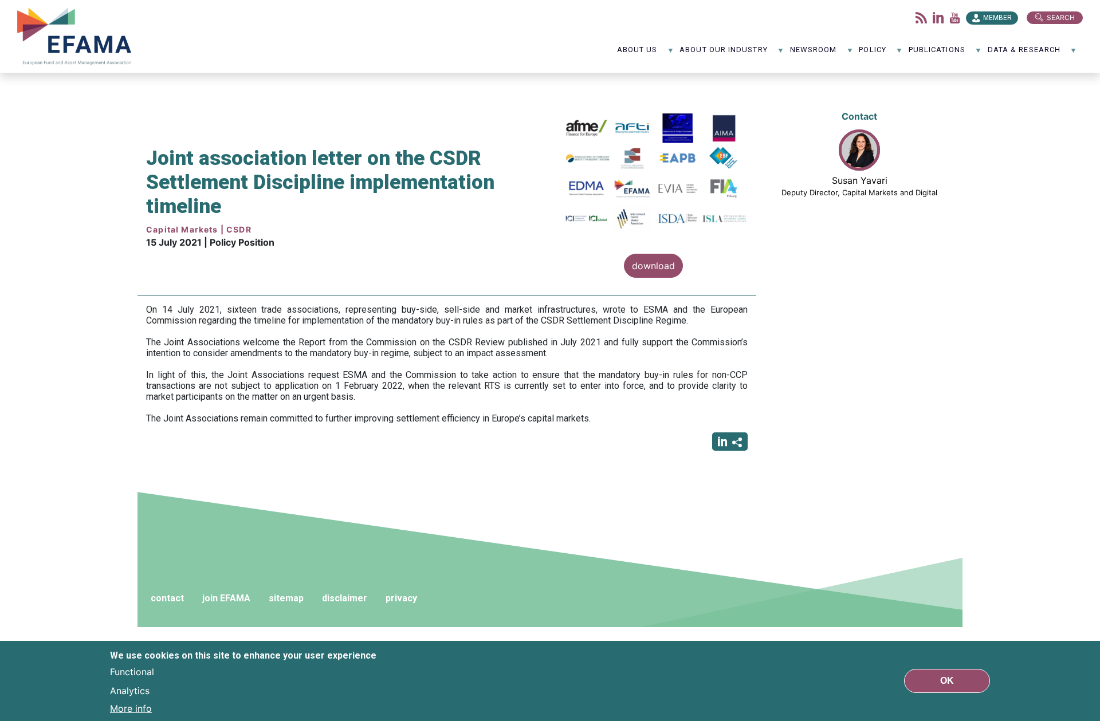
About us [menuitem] (637, 53)
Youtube (955, 17)
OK (947, 680)
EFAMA (76, 36)
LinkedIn (938, 17)
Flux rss (921, 17)
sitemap (286, 598)
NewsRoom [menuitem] (813, 53)
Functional (132, 671)
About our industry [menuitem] (723, 53)
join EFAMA (226, 598)
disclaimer (344, 598)
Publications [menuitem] (937, 53)
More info (131, 708)
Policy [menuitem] (872, 53)
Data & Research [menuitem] (1024, 53)
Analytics (130, 690)
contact (167, 598)
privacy (401, 598)
